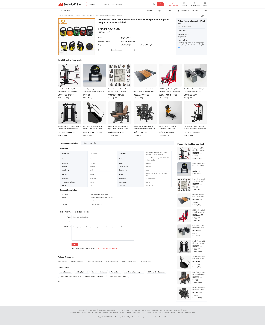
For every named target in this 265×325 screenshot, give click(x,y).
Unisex (92, 174)
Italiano (122, 312)
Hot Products (82, 310)
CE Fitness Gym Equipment (156, 272)
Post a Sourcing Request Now (106, 248)
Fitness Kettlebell (145, 261)
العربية (143, 312)
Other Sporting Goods (95, 261)
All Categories (65, 11)
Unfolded (92, 167)
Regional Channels (157, 310)
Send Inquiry (116, 50)
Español (90, 312)
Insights (185, 310)
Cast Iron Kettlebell (112, 261)
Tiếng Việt (180, 312)
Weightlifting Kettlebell (129, 261)
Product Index (168, 310)
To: (69, 222)
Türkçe (173, 312)
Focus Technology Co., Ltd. (119, 317)
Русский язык (114, 312)
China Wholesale (124, 310)
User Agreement (144, 317)
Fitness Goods (115, 272)
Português (98, 312)
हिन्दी (160, 312)
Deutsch (128, 312)
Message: (67, 227)
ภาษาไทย (166, 312)
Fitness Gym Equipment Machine (70, 276)
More (179, 47)
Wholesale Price (135, 310)
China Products (92, 310)
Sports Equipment (65, 272)
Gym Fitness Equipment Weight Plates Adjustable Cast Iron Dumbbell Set (198, 226)
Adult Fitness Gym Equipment (134, 272)
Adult (91, 170)
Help (170, 11)
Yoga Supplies (62, 261)
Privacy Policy (163, 317)
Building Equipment (81, 272)
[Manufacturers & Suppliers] (69, 4)
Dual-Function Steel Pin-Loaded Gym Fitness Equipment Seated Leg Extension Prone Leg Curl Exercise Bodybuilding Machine (198, 273)
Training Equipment (77, 261)
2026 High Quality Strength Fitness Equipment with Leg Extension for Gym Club (198, 211)
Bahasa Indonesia (190, 312)
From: (68, 217)
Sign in (205, 5)
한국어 (149, 312)
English (84, 312)
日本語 (155, 312)
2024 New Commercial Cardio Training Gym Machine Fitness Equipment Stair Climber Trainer (198, 258)
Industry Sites (146, 310)
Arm (147, 170)
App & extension (182, 11)
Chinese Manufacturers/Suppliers (108, 310)
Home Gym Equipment (99, 272)
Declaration (154, 317)
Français (105, 312)
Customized (93, 153)
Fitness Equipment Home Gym (117, 276)
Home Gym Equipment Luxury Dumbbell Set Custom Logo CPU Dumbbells (198, 164)
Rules (205, 11)
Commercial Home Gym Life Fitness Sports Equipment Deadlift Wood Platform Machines (198, 195)
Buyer (159, 11)
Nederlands (136, 312)
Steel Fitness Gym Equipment (94, 276)
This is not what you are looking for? (83, 248)
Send (74, 244)
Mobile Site (177, 310)
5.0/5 (184, 30)
